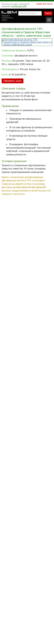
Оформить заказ (12, 81)
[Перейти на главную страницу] (9, 12)
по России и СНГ (19, 6)
